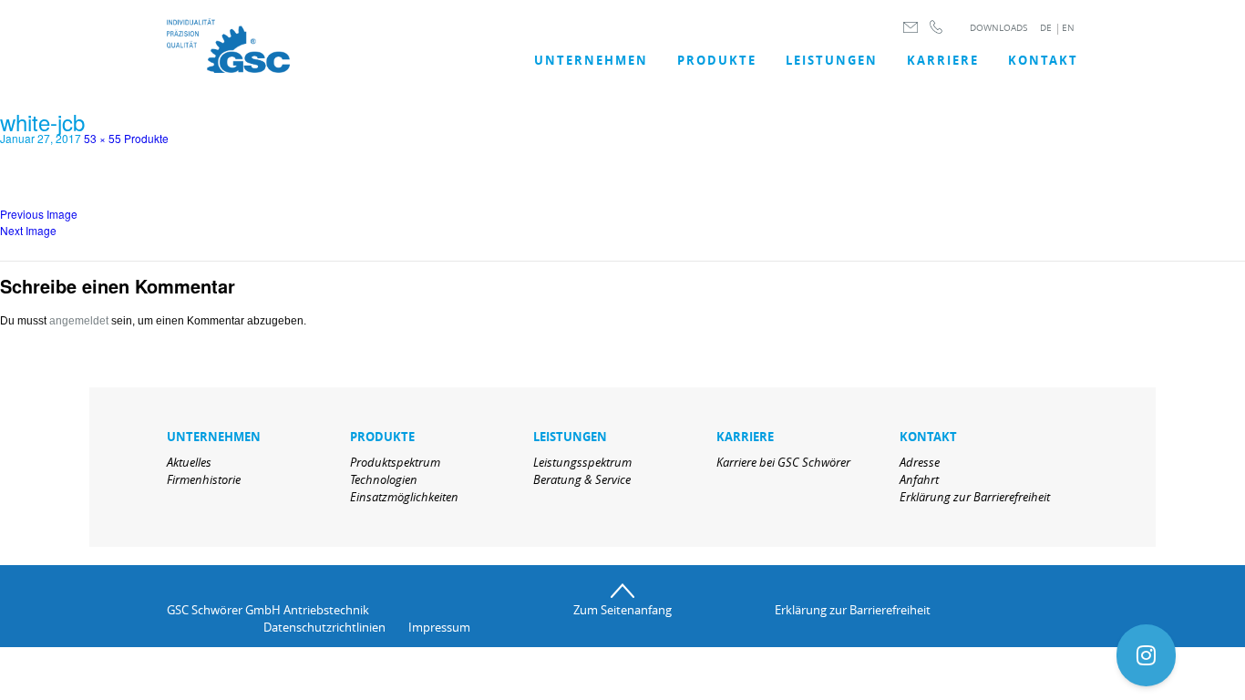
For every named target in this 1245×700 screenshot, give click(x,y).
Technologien (383, 479)
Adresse (920, 462)
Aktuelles (189, 462)
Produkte (716, 60)
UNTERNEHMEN (591, 60)
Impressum (439, 627)
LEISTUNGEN (832, 60)
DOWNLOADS (998, 28)
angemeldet (78, 320)
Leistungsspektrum (582, 462)
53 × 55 (102, 138)
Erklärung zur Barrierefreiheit (975, 497)
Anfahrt (919, 479)
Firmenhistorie (204, 479)
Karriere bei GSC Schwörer (783, 462)
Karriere (943, 60)
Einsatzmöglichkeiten (404, 497)
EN (1068, 28)
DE (1046, 28)
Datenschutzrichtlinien (324, 627)
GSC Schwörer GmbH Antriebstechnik (268, 610)
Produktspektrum (395, 462)
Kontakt (1043, 60)
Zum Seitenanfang (622, 610)
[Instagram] (1146, 655)
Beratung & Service (582, 479)
